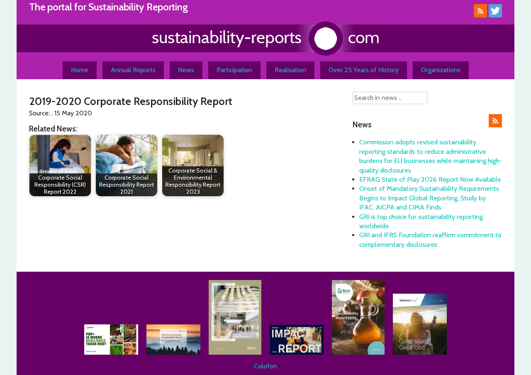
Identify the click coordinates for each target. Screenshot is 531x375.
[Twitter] (495, 15)
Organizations (440, 70)
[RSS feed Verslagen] (480, 15)
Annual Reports (133, 70)
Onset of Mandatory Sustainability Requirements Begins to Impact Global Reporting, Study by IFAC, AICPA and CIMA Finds (429, 198)
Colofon (265, 366)
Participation (234, 70)
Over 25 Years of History (364, 70)
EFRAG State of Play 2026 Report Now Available (430, 179)
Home (79, 70)
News (186, 70)
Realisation (290, 70)
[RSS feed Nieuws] (495, 125)
